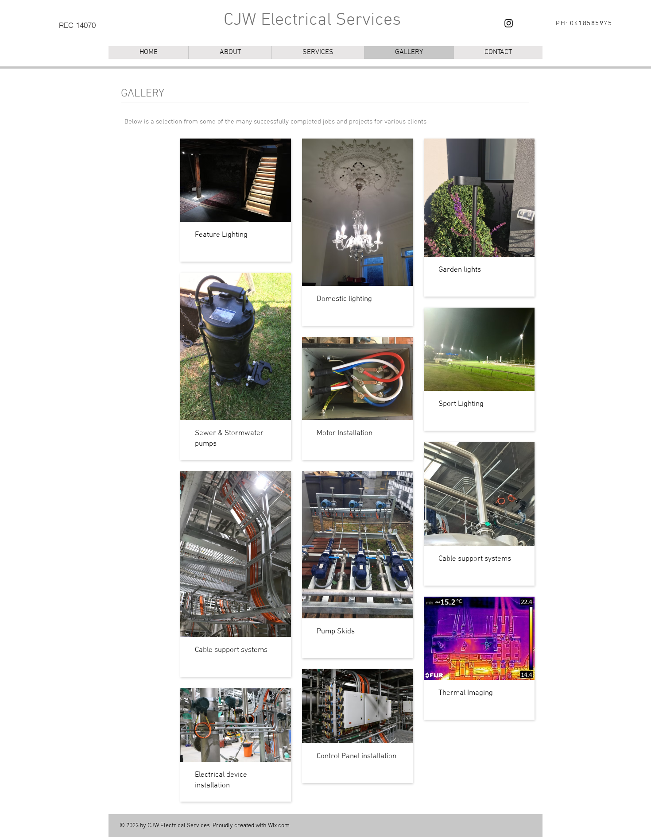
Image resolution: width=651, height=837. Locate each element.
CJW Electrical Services (312, 20)
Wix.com (279, 825)
